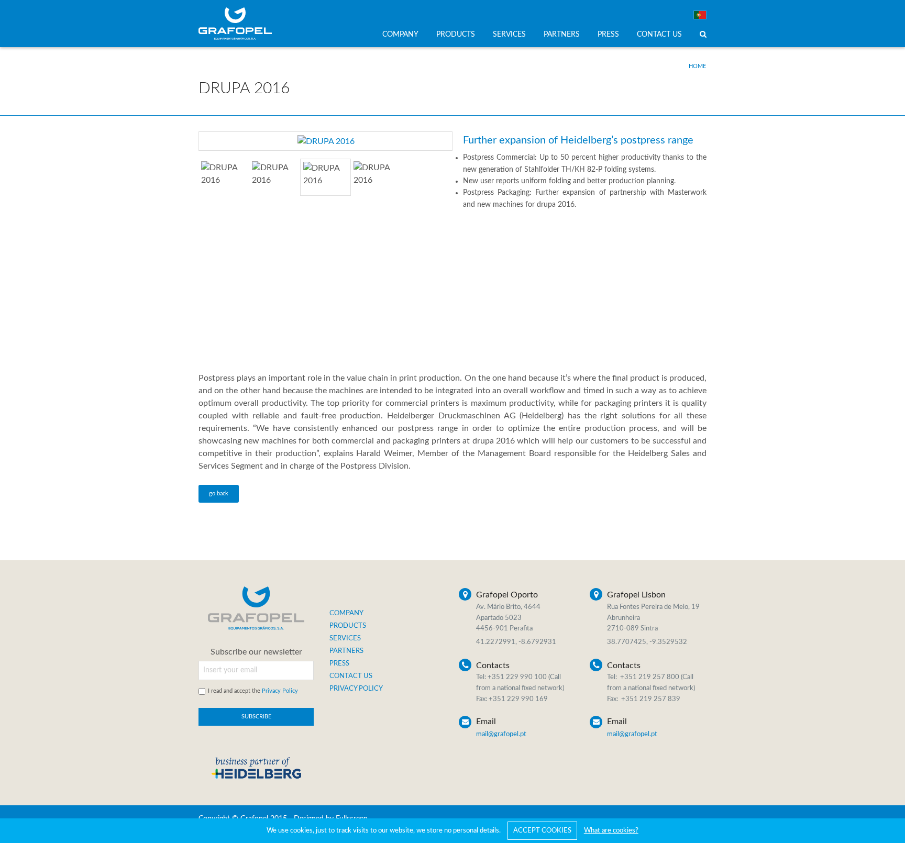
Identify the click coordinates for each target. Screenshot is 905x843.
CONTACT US (659, 34)
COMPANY (400, 34)
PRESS (608, 34)
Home (697, 66)
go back (218, 493)
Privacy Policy (280, 691)
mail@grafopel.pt (501, 734)
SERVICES (509, 34)
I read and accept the (253, 691)
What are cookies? (611, 830)
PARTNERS (562, 34)
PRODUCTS (455, 34)
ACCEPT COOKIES (542, 830)
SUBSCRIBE (256, 716)
